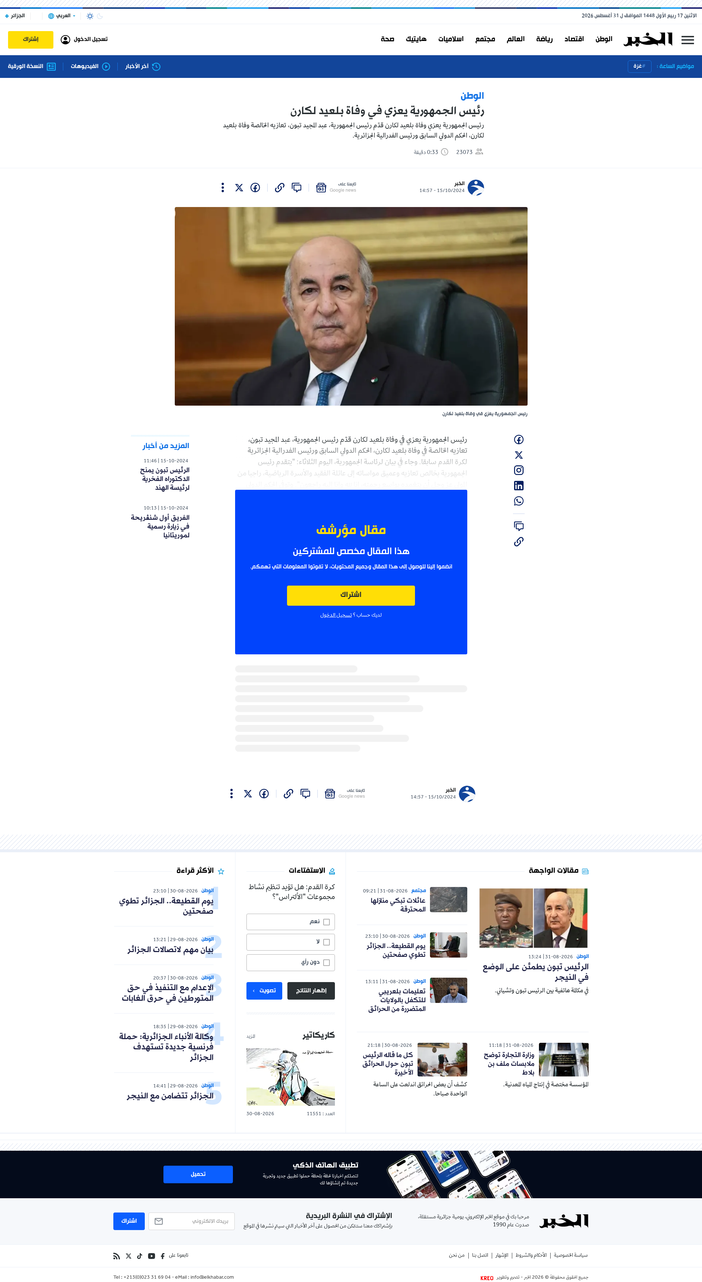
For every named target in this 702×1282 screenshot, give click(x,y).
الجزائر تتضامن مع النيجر (170, 1096)
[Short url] (279, 187)
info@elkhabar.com (212, 1278)
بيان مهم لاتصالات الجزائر (170, 950)
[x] (239, 187)
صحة (387, 39)
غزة (638, 66)
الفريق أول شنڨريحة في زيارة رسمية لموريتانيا (160, 526)
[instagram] (519, 470)
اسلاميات (451, 39)
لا (318, 942)
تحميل (198, 1174)
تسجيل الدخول (336, 616)
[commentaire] (296, 187)
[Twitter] (128, 1256)
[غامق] (100, 16)
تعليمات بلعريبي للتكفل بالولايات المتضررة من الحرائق (397, 1000)
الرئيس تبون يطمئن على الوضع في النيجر (536, 973)
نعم (315, 922)
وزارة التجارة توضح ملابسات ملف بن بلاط (509, 1064)
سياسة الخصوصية (571, 1256)
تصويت (268, 991)
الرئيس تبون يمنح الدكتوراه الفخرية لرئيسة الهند (164, 479)
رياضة (544, 39)
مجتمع (485, 39)
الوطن (604, 39)
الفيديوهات (84, 66)
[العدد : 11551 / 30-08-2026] (290, 1077)
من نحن (457, 1256)
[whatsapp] (519, 501)
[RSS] (116, 1256)
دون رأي (310, 962)
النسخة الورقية (25, 66)
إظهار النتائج (311, 991)
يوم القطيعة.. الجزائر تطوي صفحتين (396, 950)
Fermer (687, 39)
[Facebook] (163, 1256)
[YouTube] (151, 1256)
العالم (516, 39)
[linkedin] (519, 485)
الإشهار (501, 1256)
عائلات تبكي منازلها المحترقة (398, 905)
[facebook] (255, 187)
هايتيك (416, 39)
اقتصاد (574, 39)
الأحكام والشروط (531, 1256)
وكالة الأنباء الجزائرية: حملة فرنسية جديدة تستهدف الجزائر (166, 1047)
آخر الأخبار (136, 66)
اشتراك (351, 595)
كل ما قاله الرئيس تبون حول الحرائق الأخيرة (387, 1064)
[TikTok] (139, 1256)
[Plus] (223, 187)
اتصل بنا (480, 1256)
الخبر (459, 183)
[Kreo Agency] (488, 1278)
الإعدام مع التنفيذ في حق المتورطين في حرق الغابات (168, 993)
